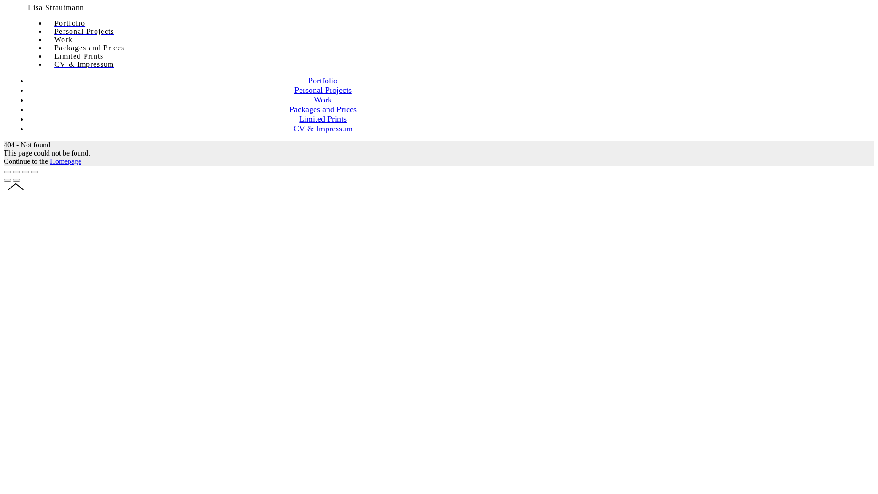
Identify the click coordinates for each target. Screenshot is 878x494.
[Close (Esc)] (7, 172)
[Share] (16, 172)
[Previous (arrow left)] (7, 180)
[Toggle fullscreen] (25, 172)
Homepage (65, 161)
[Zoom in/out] (34, 172)
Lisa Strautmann (56, 7)
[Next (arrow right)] (16, 180)
